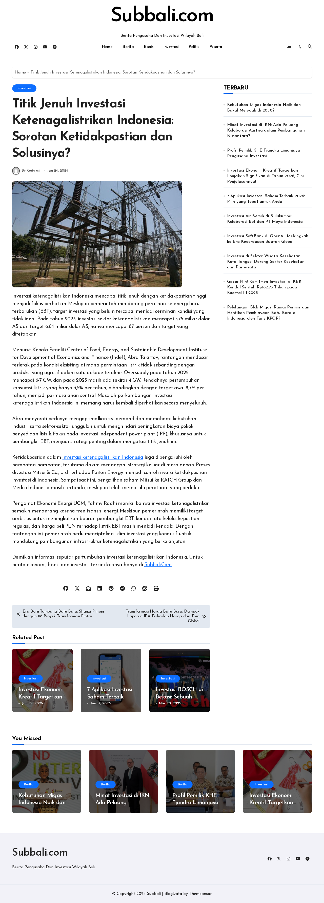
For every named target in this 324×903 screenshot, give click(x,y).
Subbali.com (162, 16)
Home (107, 47)
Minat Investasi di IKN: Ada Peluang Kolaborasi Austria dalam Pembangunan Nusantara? (266, 130)
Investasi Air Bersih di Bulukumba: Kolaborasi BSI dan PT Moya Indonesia (265, 219)
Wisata (216, 47)
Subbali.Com (158, 564)
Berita (128, 47)
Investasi (170, 47)
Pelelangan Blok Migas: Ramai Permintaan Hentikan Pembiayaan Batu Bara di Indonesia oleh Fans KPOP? (268, 313)
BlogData (173, 894)
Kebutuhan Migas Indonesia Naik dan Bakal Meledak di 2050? (264, 108)
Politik (194, 47)
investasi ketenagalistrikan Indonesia (102, 457)
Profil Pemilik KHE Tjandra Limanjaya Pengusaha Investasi (263, 153)
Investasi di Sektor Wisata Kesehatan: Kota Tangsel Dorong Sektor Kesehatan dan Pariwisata (266, 261)
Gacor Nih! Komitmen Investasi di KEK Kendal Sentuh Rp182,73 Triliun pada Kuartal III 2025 (264, 287)
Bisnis (148, 47)
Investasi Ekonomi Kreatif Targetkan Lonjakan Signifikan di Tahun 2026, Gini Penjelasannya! (265, 176)
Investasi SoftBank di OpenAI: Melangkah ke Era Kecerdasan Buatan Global (268, 239)
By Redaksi (31, 171)
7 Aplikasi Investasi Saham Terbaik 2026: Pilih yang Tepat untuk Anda (266, 199)
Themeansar (200, 894)
